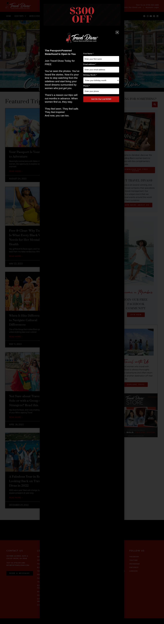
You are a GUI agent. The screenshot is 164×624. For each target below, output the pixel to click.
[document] (82, 312)
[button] (117, 32)
